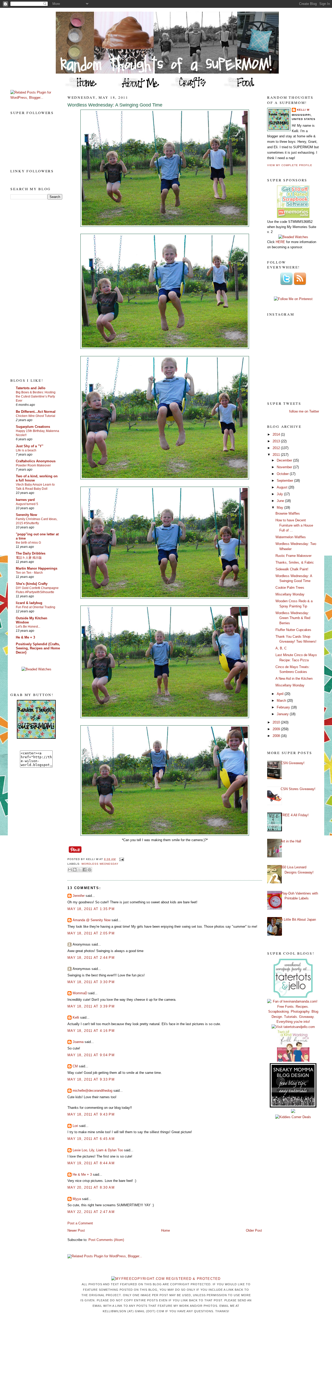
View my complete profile (289, 165)
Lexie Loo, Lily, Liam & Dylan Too (98, 1150)
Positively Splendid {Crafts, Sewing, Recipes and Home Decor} (38, 648)
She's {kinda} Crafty (31, 584)
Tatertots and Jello (30, 388)
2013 (277, 441)
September (285, 480)
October (283, 474)
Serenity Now (26, 515)
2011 (277, 455)
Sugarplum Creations (33, 427)
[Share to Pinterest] (89, 869)
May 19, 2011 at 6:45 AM (91, 1139)
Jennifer (79, 896)
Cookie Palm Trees (289, 588)
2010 (277, 722)
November (285, 467)
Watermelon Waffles (290, 537)
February (284, 707)
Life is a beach (26, 450)
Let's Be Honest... (28, 626)
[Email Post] (121, 859)
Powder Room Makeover (33, 465)
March (282, 700)
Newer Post (76, 1230)
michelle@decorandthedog (92, 1090)
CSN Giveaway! (293, 763)
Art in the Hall (291, 841)
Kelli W (303, 109)
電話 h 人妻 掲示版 (29, 557)
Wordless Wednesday (100, 863)
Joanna (78, 1042)
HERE (280, 242)
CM (75, 1066)
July (280, 494)
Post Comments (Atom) (106, 1240)
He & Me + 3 (25, 637)
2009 (277, 729)
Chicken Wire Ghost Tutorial (35, 416)
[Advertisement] (31, 288)
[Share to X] (79, 869)
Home (165, 1230)
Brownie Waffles (287, 513)
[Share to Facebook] (84, 869)
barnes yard (25, 500)
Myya (77, 1199)
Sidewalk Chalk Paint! (291, 569)
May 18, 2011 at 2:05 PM (91, 933)
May (280, 507)
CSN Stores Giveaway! (298, 789)
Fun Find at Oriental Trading (35, 607)
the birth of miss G (28, 542)
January (283, 714)
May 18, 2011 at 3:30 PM (91, 982)
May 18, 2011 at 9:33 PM (91, 1079)
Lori (75, 1126)
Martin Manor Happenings (36, 568)
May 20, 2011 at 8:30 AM (91, 1187)
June (281, 501)
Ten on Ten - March (29, 572)
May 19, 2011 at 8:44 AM (91, 1163)
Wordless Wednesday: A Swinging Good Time (114, 105)
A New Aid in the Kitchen (294, 678)
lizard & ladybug (29, 603)
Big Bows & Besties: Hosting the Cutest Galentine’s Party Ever (36, 396)
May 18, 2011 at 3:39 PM (91, 1006)
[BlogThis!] (74, 869)
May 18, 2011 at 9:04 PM (91, 1055)
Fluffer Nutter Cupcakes (293, 630)
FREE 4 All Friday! (295, 815)
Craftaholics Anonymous (36, 461)
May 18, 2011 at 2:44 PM (91, 958)
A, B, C (281, 648)
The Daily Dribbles (30, 553)
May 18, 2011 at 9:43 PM (91, 1114)
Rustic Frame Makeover (293, 556)
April (281, 694)
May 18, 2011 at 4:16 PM (91, 1031)
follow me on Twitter (304, 411)
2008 (277, 736)
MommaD (80, 993)
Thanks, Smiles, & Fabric (294, 562)
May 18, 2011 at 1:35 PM (91, 909)
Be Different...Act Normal (36, 412)
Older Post (254, 1230)
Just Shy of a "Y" (29, 446)
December (285, 460)
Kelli (76, 1017)
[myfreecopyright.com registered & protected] (166, 1279)
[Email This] (69, 869)
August (282, 487)
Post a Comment (80, 1223)
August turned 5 (27, 504)
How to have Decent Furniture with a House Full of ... (294, 525)
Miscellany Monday (290, 594)
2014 (277, 434)
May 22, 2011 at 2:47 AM (91, 1212)
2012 (277, 448)
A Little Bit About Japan (298, 919)
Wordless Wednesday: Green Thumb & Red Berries (292, 618)
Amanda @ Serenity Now (91, 920)
